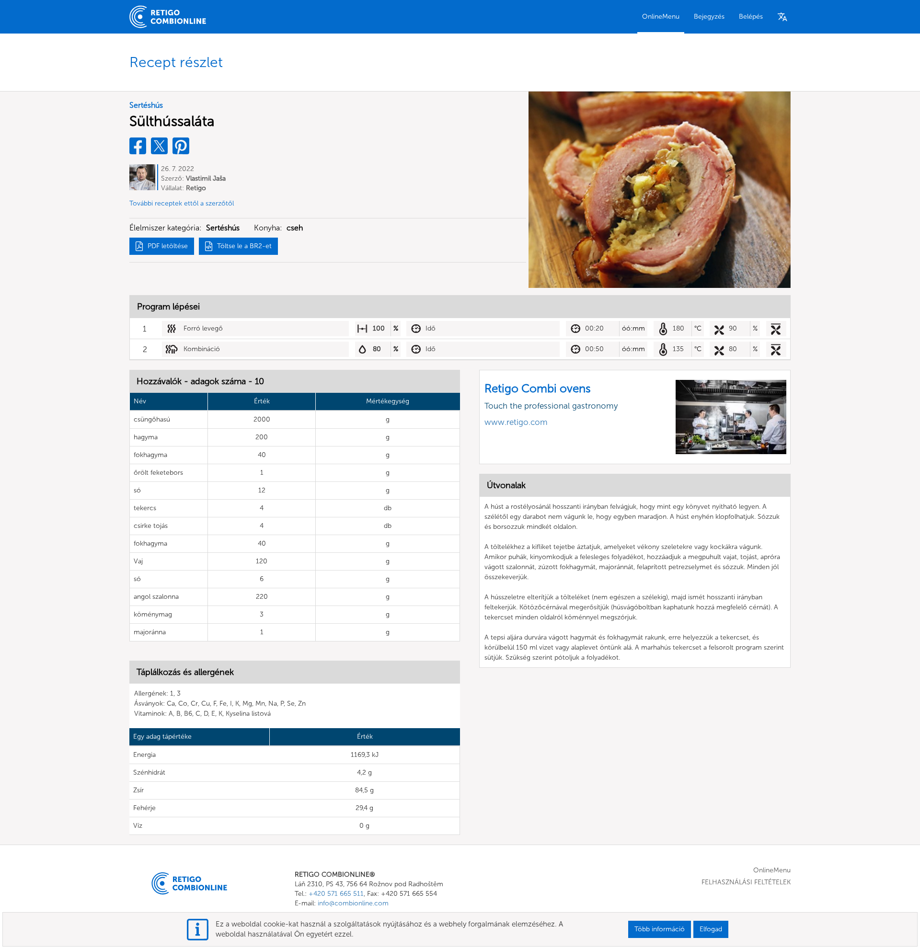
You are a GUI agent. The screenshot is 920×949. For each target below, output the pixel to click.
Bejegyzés (709, 16)
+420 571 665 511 (336, 894)
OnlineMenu (660, 16)
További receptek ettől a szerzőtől (181, 203)
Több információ (659, 929)
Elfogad (711, 929)
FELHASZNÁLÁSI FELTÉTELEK (746, 882)
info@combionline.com (353, 903)
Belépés (751, 16)
